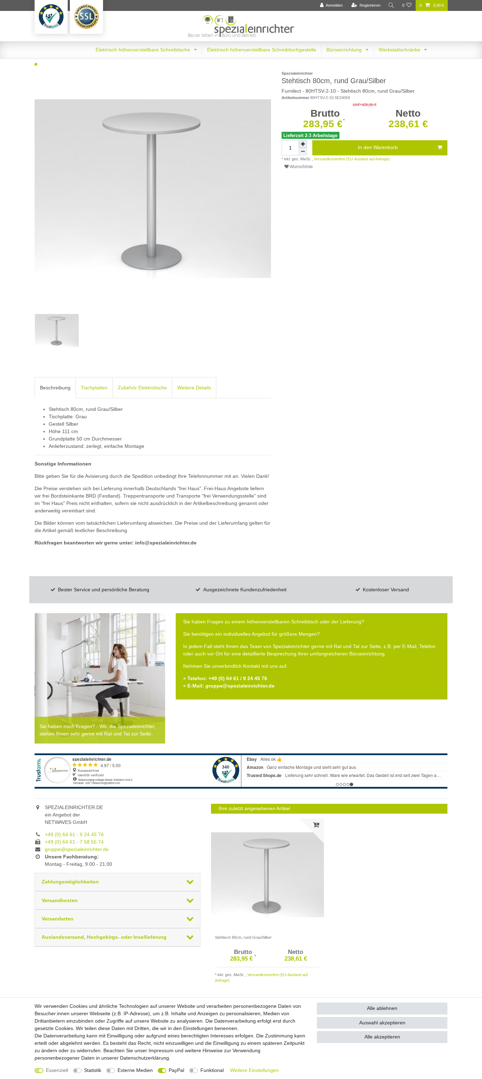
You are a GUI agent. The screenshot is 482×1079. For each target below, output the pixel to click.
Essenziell (57, 1070)
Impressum (161, 1050)
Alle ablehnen (382, 1008)
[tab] (55, 387)
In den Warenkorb (378, 147)
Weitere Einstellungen (254, 1070)
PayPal (176, 1070)
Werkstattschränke (400, 50)
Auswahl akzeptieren (382, 1022)
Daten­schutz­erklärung (144, 1058)
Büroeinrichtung (344, 50)
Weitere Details (194, 387)
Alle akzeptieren (382, 1037)
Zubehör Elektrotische (142, 387)
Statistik (92, 1070)
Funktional (212, 1070)
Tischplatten (94, 387)
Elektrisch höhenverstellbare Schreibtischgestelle (261, 50)
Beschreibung (55, 387)
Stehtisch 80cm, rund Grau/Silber (243, 937)
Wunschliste (301, 166)
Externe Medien (135, 1070)
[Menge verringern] (303, 151)
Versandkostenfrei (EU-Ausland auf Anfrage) (351, 159)
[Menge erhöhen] (303, 144)
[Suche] (391, 5)
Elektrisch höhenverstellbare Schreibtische (144, 50)
